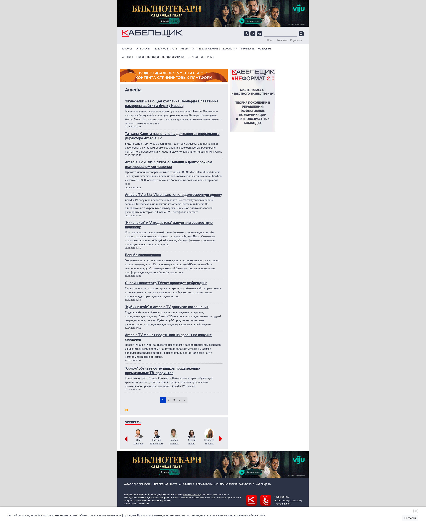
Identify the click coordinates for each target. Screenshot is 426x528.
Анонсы (127, 57)
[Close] (416, 511)
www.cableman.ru (191, 495)
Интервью (207, 57)
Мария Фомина (174, 442)
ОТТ (174, 49)
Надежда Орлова (209, 442)
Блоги (140, 57)
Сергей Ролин (192, 442)
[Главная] (152, 33)
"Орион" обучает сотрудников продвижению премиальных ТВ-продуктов (162, 370)
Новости (153, 57)
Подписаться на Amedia (126, 410)
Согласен (410, 518)
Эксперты (133, 422)
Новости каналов (173, 57)
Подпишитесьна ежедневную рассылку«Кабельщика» (288, 500)
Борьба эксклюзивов (143, 255)
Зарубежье (247, 49)
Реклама (282, 40)
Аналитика (187, 49)
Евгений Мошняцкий (156, 442)
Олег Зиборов (138, 442)
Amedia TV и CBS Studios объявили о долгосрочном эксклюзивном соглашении (168, 164)
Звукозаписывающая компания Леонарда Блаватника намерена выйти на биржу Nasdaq (171, 103)
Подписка (296, 40)
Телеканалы (161, 49)
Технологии (229, 49)
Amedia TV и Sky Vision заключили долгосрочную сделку (173, 194)
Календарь (264, 49)
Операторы (143, 49)
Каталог (127, 49)
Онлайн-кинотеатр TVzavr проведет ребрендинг (166, 283)
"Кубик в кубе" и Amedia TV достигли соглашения (167, 307)
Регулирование (208, 49)
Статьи (193, 57)
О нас (270, 40)
